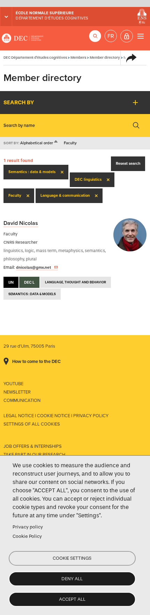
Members (78, 57)
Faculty (70, 143)
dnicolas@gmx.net (33, 267)
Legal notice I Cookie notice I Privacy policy (55, 416)
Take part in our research (34, 455)
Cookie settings (72, 558)
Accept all (72, 599)
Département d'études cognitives (52, 18)
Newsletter (17, 392)
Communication (21, 400)
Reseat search (128, 163)
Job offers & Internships (32, 446)
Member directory (105, 57)
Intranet (126, 36)
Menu (140, 36)
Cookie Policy (27, 536)
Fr (110, 36)
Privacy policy (28, 527)
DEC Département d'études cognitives (23, 38)
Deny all (72, 579)
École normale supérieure (45, 13)
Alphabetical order (39, 143)
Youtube (13, 384)
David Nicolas (20, 223)
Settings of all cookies (31, 424)
